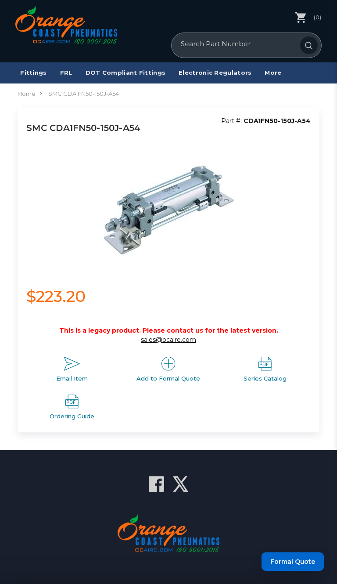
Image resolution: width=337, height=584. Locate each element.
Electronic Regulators (215, 72)
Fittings (33, 72)
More (273, 72)
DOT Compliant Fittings (126, 72)
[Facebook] (156, 484)
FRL (66, 72)
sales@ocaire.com (168, 340)
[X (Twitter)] (180, 484)
